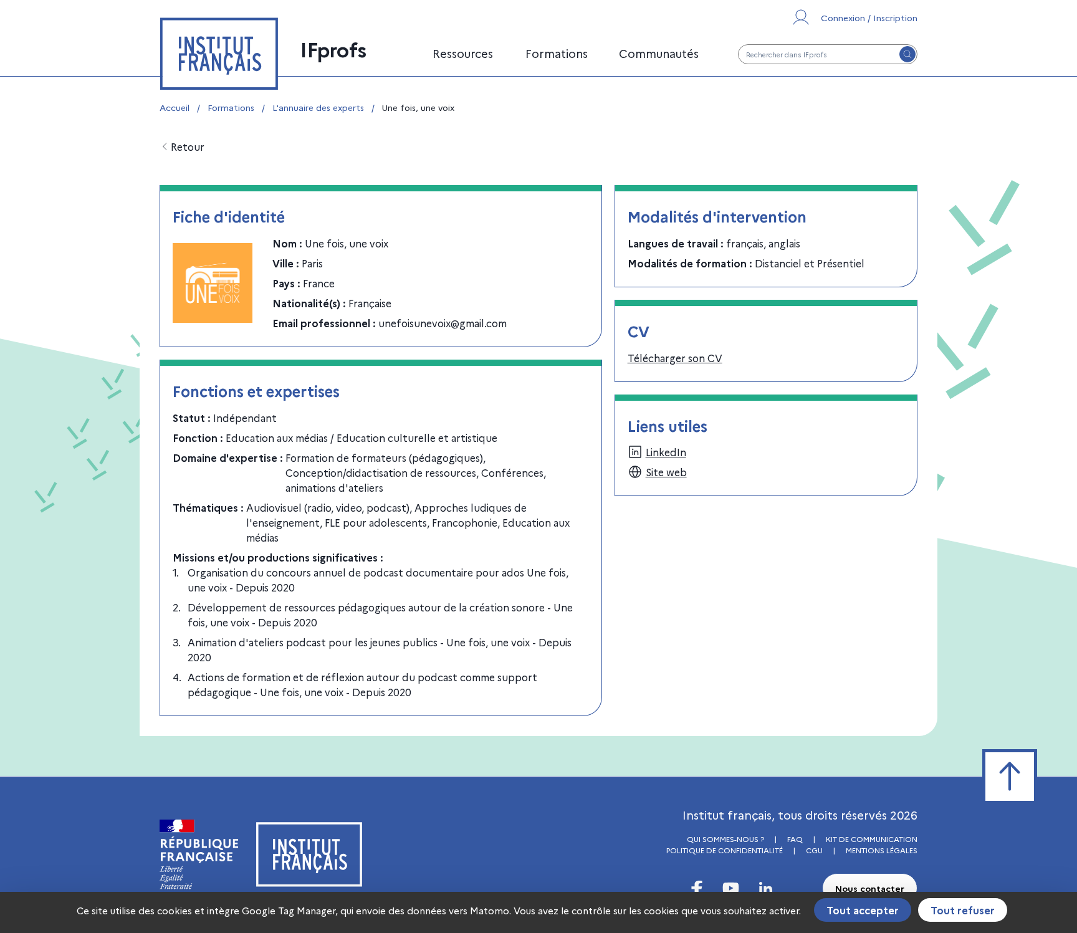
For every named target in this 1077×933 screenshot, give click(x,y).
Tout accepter (862, 910)
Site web (666, 472)
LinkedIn (666, 452)
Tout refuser (963, 910)
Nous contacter (869, 888)
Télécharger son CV (675, 358)
